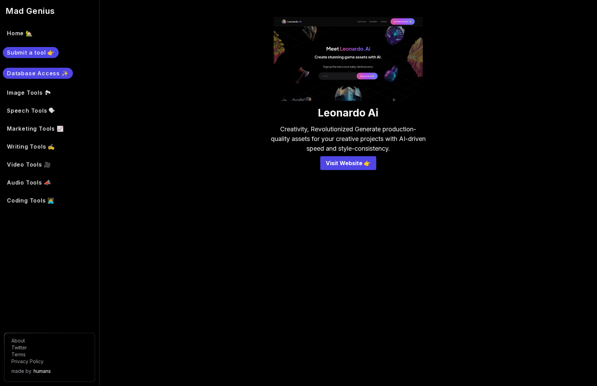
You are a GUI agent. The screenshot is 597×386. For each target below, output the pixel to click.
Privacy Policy (27, 361)
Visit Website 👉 (348, 163)
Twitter (19, 347)
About (18, 340)
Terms (18, 354)
